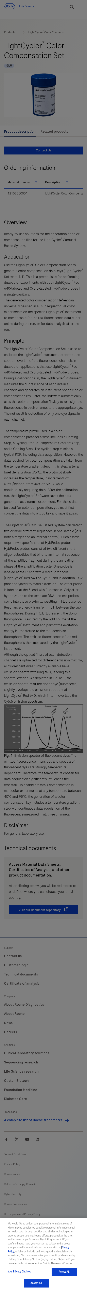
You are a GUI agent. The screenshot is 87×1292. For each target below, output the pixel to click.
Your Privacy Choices (19, 1271)
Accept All (36, 1283)
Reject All (64, 1272)
